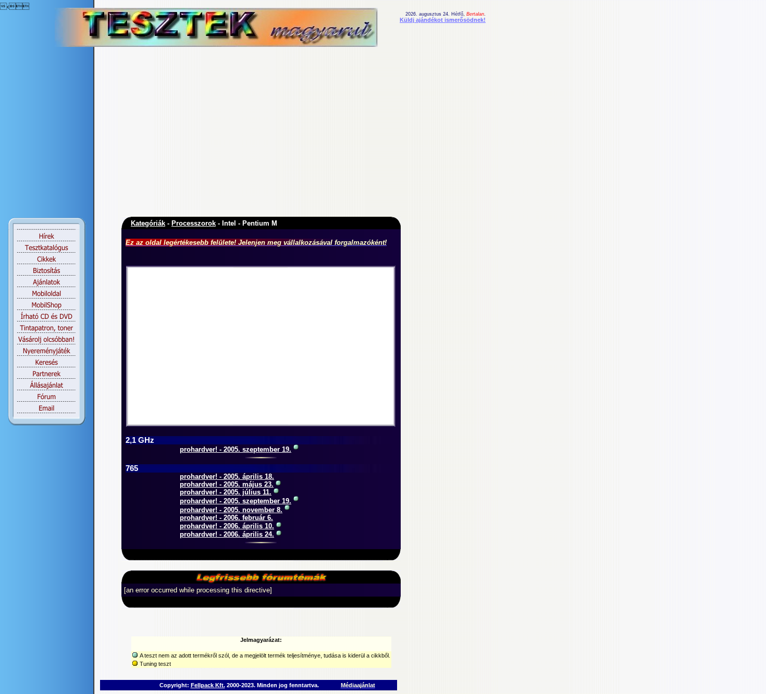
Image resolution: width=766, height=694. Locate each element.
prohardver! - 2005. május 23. (227, 484)
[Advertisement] (198, 134)
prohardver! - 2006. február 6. (226, 518)
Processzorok (193, 223)
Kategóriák (148, 223)
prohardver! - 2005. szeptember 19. (235, 449)
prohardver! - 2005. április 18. (227, 476)
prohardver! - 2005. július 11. (225, 492)
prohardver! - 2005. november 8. (231, 510)
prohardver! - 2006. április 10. (227, 526)
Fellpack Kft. (208, 685)
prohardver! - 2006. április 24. (227, 534)
